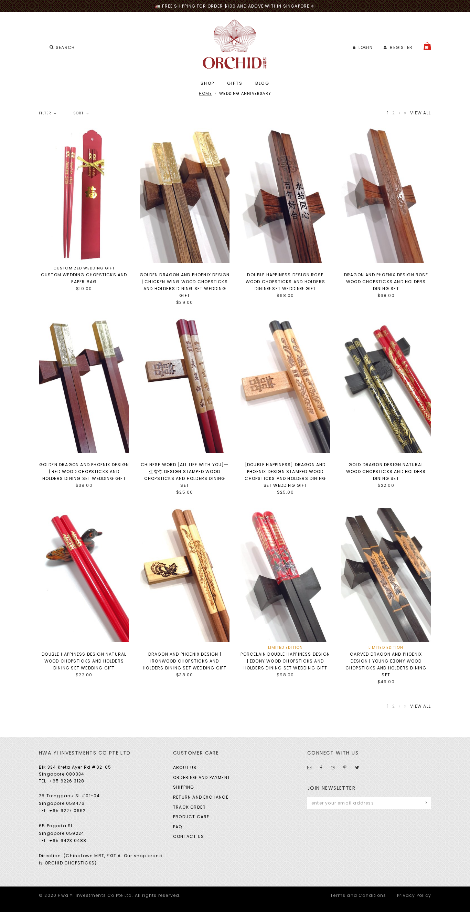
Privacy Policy (414, 895)
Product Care (191, 817)
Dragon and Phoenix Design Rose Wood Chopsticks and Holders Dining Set (386, 281)
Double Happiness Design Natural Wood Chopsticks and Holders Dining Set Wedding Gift (84, 661)
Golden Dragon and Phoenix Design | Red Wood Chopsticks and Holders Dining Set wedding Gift (84, 471)
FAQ (177, 827)
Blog (262, 83)
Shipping (183, 787)
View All (420, 113)
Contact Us (188, 836)
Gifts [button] (235, 83)
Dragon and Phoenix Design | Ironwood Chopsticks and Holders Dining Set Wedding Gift (184, 661)
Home (205, 93)
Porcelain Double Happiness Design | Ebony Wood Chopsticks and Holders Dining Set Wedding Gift (285, 661)
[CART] (427, 46)
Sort (78, 113)
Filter (45, 113)
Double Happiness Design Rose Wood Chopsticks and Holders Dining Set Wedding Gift (285, 281)
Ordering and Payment (201, 777)
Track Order (189, 807)
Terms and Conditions (358, 895)
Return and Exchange (200, 797)
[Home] (235, 44)
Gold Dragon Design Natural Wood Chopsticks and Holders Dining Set (386, 471)
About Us (185, 767)
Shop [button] (208, 83)
